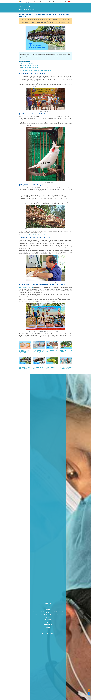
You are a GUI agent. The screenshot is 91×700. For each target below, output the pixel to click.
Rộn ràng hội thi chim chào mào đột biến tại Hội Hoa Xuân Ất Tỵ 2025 (24, 351)
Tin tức (59, 1)
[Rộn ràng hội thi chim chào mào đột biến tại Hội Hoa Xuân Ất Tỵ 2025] (25, 345)
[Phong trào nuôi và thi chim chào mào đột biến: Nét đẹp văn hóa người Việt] (25, 360)
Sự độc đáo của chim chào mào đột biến (30, 65)
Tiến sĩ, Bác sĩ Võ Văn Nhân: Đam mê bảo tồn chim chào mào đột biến (36, 70)
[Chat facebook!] (89, 694)
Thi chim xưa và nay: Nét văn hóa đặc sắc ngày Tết (52, 367)
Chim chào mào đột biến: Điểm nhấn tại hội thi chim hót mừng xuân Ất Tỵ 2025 (66, 367)
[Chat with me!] (89, 691)
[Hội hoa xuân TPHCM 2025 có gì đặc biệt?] (66, 345)
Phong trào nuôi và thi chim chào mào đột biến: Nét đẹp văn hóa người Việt (24, 367)
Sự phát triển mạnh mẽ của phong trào (30, 63)
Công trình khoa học (41, 1)
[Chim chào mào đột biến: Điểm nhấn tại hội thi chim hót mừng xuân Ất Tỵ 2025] (66, 360)
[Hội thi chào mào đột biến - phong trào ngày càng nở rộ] (39, 360)
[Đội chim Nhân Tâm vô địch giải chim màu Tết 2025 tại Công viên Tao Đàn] (39, 345)
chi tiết (20, 369)
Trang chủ (21, 9)
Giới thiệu (33, 1)
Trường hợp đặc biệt (52, 1)
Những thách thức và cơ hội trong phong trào (31, 69)
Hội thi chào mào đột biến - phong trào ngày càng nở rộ (37, 234)
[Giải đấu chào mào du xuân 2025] (52, 345)
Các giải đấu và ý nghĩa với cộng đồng (29, 67)
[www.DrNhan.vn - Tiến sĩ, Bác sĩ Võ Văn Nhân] (24, 2)
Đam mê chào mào (29, 9)
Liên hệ (64, 1)
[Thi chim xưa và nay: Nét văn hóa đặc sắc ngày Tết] (52, 360)
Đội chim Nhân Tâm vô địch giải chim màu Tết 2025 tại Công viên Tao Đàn (38, 351)
